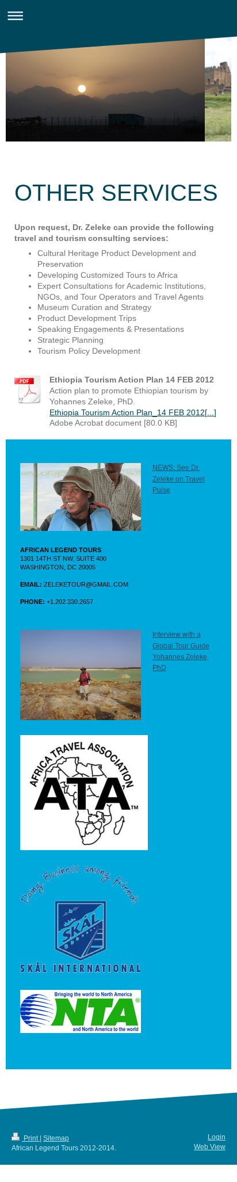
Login (216, 1137)
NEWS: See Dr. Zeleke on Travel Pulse (178, 479)
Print (31, 1138)
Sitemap (56, 1138)
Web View (209, 1147)
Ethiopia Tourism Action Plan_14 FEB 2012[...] (132, 412)
